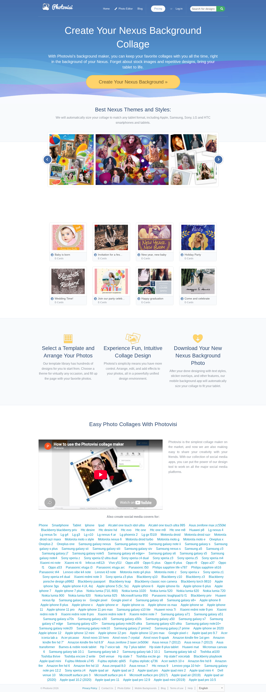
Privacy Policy (89, 688)
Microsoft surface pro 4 (110, 675)
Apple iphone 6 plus (197, 586)
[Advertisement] (142, 203)
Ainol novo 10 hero (96, 637)
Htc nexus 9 (160, 665)
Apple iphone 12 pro (112, 633)
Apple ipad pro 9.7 (204, 633)
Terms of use (176, 688)
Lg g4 (64, 534)
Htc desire (88, 530)
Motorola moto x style (79, 539)
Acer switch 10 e (172, 661)
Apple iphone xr (107, 605)
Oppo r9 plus (173, 562)
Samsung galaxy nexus (94, 544)
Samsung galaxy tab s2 (180, 651)
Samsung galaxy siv (138, 548)
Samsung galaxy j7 (55, 553)
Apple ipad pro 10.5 (202, 679)
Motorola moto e (194, 539)
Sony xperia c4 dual (135, 558)
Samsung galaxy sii (75, 548)
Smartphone (60, 525)
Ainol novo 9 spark (156, 637)
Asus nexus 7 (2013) (198, 642)
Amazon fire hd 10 (86, 665)
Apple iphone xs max (162, 605)
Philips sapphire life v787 (169, 567)
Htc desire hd (108, 530)
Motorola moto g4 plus (135, 572)
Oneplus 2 (46, 544)
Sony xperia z (70, 558)
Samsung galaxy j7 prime (172, 628)
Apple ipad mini (50, 661)
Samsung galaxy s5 (193, 553)
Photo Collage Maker (57, 7)
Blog (140, 8)
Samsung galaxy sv (72, 600)
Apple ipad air (98, 670)
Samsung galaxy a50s (126, 619)
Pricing (158, 8)
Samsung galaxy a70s (58, 619)
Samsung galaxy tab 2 (103, 651)
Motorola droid (171, 534)
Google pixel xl (121, 600)
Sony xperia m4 (212, 558)
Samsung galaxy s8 (149, 600)
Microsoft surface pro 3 (75, 675)
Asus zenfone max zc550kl (207, 525)
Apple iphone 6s (168, 586)
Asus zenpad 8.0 (114, 665)
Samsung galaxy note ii (165, 544)
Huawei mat (190, 647)
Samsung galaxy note (130, 544)
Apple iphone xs (133, 605)
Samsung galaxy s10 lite (134, 609)
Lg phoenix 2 (129, 534)
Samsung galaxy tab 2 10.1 (141, 651)
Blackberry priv (201, 595)
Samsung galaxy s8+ (181, 600)
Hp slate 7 (125, 656)
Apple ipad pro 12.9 (136, 679)
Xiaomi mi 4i (73, 562)
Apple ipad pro (148, 670)
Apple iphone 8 (210, 600)
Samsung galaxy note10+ (203, 623)
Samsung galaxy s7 (192, 619)
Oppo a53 (55, 567)
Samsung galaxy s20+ (82, 623)
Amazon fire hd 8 (199, 661)
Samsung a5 (193, 548)
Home (106, 8)
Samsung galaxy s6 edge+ (126, 553)
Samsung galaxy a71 (175, 614)
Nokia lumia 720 (214, 591)
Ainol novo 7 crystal (126, 637)
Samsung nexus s (168, 548)
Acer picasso (70, 637)
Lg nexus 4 (215, 530)
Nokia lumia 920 (79, 595)
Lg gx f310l (149, 534)
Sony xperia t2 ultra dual (100, 558)
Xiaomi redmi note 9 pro (196, 609)
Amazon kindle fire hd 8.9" (86, 642)
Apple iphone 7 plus (69, 591)
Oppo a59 (132, 562)
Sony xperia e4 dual (56, 576)
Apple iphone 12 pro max (147, 633)
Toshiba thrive (50, 656)
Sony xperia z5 (187, 558)
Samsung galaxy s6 (162, 553)
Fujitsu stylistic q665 (112, 661)
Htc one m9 (158, 530)
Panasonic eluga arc (110, 567)
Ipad (101, 525)
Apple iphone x (82, 605)
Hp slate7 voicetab (177, 656)
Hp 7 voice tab (110, 647)
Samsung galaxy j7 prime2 (132, 628)
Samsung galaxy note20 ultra (122, 623)
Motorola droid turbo (139, 539)
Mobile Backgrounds (146, 688)
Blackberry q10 (147, 576)
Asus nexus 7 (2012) (166, 642)
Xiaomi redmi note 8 (111, 614)
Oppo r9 (191, 562)
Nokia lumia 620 (187, 591)
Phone (43, 525)
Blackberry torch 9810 (196, 581)
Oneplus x (216, 539)
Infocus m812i (95, 562)
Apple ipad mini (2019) (169, 679)
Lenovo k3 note (105, 572)
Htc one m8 (177, 530)
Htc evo (126, 530)
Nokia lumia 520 (161, 591)
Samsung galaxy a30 (92, 619)
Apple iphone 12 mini (79, 633)
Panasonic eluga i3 (79, 567)
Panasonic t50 (139, 567)
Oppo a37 (208, 562)
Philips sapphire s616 (206, 567)
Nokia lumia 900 (53, 595)
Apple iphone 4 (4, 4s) (78, 586)
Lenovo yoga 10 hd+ (186, 665)
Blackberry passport (91, 581)
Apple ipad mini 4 (201, 670)
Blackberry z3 (195, 576)
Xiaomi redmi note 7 (143, 614)
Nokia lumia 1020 (134, 591)
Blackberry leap (120, 581)
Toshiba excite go (148, 656)
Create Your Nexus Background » (133, 81)
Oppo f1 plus (151, 562)
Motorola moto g (168, 539)
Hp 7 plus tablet (134, 647)
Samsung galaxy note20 (56, 628)
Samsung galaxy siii (106, 548)
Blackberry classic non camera (156, 581)
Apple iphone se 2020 (208, 628)
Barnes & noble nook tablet (77, 647)
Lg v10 (88, 534)
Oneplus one (66, 544)
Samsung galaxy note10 (93, 628)
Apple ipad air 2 (123, 670)
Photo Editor (125, 8)
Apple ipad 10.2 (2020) (75, 679)
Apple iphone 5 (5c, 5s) (113, 586)
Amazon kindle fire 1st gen (191, 637)
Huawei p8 (196, 530)
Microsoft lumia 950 (134, 595)
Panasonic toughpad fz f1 (169, 595)
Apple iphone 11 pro (61, 609)
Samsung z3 (214, 548)
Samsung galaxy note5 (88, 553)
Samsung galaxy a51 (208, 614)
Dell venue (106, 656)
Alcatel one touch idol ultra (126, 525)
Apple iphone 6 (142, 586)
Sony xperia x (189, 572)
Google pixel (98, 600)
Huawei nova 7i (165, 609)
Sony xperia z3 (163, 558)
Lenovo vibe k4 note (77, 572)
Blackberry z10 (171, 576)
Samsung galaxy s (197, 544)
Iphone (89, 525)
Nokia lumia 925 (106, 595)
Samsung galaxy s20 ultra (164, 623)
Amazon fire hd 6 (58, 665)
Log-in (179, 8)
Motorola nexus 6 (110, 539)
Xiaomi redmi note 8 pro (77, 614)
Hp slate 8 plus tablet (163, 647)
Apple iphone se (192, 605)
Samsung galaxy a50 (160, 619)
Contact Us (107, 688)
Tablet (77, 525)
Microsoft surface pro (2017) (148, 675)
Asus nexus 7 (138, 665)
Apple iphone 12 (50, 633)
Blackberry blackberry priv (59, 530)
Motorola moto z (165, 572)
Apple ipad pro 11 (107, 679)
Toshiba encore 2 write (79, 656)
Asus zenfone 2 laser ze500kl (128, 642)
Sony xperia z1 (213, 572)
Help (190, 688)
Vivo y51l (115, 562)
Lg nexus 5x (48, 534)
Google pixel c (178, 633)
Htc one (140, 530)
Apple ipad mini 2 (174, 670)
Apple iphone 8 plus (54, 605)
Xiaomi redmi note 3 (88, 576)
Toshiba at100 (210, 651)
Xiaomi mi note (50, 562)
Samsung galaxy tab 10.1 (66, 651)
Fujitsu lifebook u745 (79, 661)
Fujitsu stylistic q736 (144, 661)
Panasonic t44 (49, 572)
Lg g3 (76, 534)
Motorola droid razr (197, 534)
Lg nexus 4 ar (106, 534)
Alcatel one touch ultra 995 (166, 525)
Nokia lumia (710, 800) (102, 591)
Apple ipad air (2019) (186, 675)
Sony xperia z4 (75, 670)
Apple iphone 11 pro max (95, 609)
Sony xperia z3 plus (119, 576)
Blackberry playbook (208, 656)
